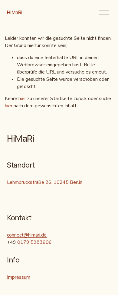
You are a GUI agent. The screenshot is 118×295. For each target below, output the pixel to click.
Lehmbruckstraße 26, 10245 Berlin (44, 182)
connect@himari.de (27, 235)
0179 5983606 (34, 242)
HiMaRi (14, 12)
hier (22, 98)
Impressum (18, 277)
